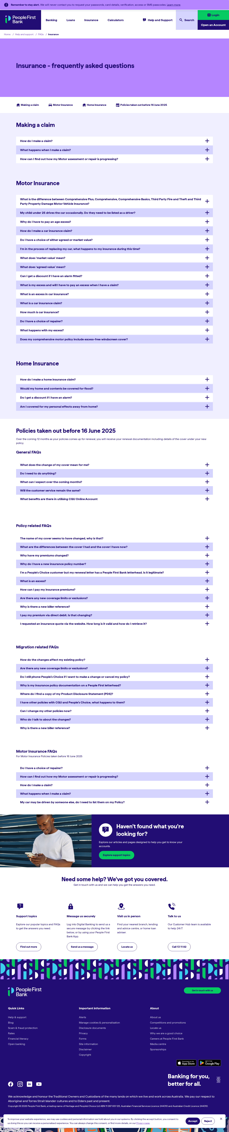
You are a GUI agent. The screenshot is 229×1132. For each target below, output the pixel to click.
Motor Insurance (59, 105)
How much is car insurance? (39, 312)
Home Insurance (92, 105)
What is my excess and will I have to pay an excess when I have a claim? (69, 285)
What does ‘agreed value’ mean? (42, 267)
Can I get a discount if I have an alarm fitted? (51, 276)
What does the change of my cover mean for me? (54, 464)
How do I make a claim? (36, 140)
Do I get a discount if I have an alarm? (46, 397)
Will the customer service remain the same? (50, 490)
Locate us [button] (127, 946)
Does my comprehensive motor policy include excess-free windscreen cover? (74, 339)
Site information (88, 1044)
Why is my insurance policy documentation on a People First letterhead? (70, 685)
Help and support (24, 34)
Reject (208, 1121)
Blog (11, 1022)
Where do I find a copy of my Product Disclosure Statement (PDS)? (66, 693)
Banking (51, 20)
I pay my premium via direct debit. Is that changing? (56, 615)
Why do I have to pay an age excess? (45, 221)
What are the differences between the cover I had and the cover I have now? (73, 546)
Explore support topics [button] (116, 855)
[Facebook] (10, 1085)
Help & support (17, 1017)
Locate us (155, 1028)
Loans (71, 20)
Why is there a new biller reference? (45, 606)
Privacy (83, 1033)
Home (7, 34)
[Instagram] (20, 1085)
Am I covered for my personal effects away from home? (59, 406)
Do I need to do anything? (38, 473)
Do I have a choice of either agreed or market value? (56, 239)
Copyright (85, 1054)
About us (155, 1017)
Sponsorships (158, 1049)
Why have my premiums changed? (44, 555)
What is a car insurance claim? (41, 303)
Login (215, 15)
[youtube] (39, 1085)
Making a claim (27, 105)
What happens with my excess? (42, 330)
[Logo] (25, 992)
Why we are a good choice (166, 1033)
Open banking (16, 1044)
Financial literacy (18, 1038)
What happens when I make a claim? (45, 150)
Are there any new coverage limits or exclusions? (54, 598)
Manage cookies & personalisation (99, 1022)
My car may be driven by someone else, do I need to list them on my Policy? (72, 802)
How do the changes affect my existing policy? (52, 659)
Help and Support (160, 20)
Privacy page (143, 1123)
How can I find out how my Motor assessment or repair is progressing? (69, 159)
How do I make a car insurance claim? (46, 230)
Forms (82, 1038)
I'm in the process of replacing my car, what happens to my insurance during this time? (80, 248)
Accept (192, 1121)
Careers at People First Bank (167, 1038)
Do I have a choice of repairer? (41, 321)
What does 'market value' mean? (42, 257)
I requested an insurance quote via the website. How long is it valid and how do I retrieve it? (83, 623)
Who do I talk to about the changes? (45, 719)
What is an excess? (33, 581)
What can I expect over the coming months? (51, 481)
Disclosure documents (92, 1028)
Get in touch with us (202, 990)
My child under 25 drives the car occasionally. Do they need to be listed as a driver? (77, 212)
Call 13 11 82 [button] (179, 946)
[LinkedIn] (29, 1085)
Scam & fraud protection (23, 1028)
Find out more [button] (28, 946)
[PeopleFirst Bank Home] (20, 22)
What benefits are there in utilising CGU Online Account (59, 499)
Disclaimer (85, 1049)
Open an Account (213, 24)
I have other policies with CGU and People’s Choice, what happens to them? (72, 702)
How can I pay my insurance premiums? (47, 589)
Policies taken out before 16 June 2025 (140, 105)
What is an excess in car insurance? (44, 294)
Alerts (82, 1017)
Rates (11, 1033)
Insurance (91, 20)
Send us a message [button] (82, 946)
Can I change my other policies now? (45, 710)
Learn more (173, 4)
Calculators (116, 20)
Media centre (158, 1044)
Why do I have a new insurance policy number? (53, 563)
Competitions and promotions (168, 1022)
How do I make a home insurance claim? (48, 379)
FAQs (41, 34)
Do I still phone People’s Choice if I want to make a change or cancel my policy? (75, 676)
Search (189, 20)
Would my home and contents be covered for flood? (56, 388)
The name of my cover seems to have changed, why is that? (61, 538)
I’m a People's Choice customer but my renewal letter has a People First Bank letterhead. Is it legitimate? (92, 572)
